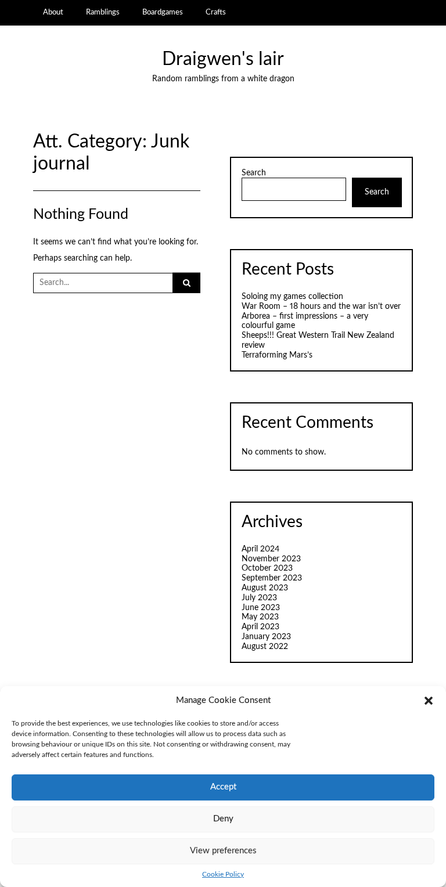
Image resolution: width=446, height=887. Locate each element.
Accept (223, 787)
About (53, 12)
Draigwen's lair (223, 59)
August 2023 (265, 588)
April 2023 (260, 627)
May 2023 (260, 617)
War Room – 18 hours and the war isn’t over (321, 306)
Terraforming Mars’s (277, 355)
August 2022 (265, 647)
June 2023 (261, 608)
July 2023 (259, 598)
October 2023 (267, 568)
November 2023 (271, 559)
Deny (223, 818)
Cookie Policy (223, 874)
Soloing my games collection (292, 297)
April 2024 (260, 549)
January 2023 (266, 637)
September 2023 (272, 578)
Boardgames (162, 12)
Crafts (216, 12)
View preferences (223, 850)
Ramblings (103, 12)
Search (254, 173)
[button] (428, 700)
